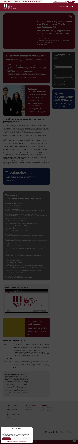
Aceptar (6, 438)
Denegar (16, 438)
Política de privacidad (18, 441)
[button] (30, 428)
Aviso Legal (24, 441)
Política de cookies (10, 441)
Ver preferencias (26, 438)
